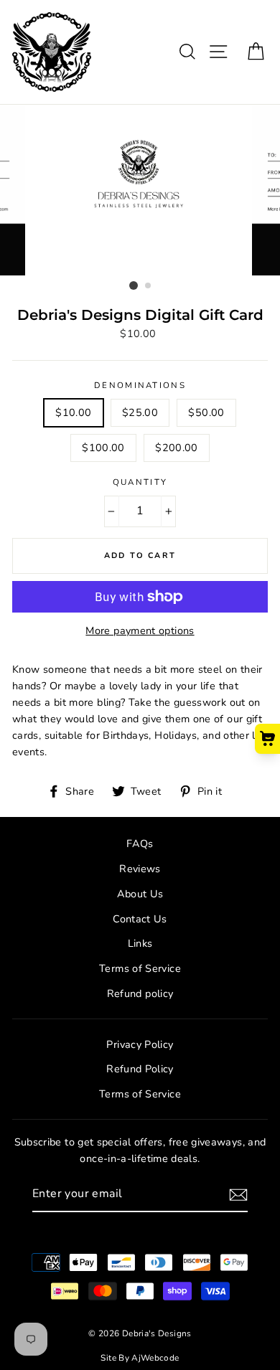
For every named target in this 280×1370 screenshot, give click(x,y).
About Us (140, 894)
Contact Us (140, 919)
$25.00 (140, 412)
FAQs (139, 843)
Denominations (140, 385)
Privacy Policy (139, 1044)
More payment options (139, 630)
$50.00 (206, 412)
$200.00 (176, 447)
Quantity (140, 482)
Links (140, 943)
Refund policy (140, 993)
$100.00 (103, 447)
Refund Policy (140, 1069)
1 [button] (133, 285)
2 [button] (148, 286)
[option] (140, 190)
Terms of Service (140, 968)
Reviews (140, 868)
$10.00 (73, 412)
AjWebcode (155, 1358)
